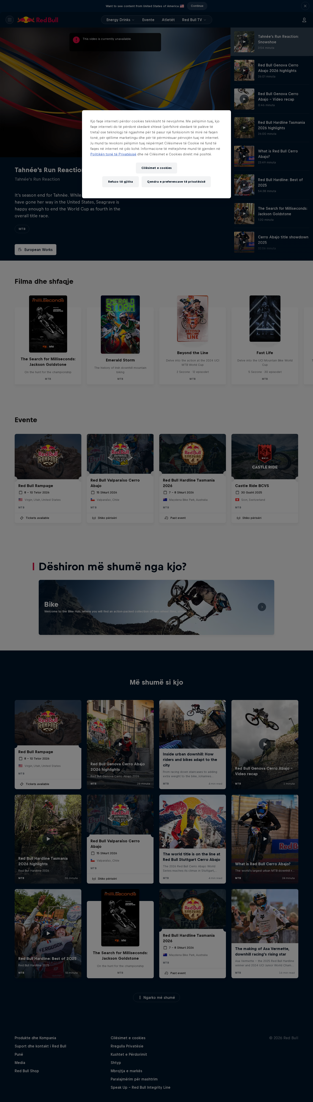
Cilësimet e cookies (156, 168)
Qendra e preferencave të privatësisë (176, 181)
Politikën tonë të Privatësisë (113, 154)
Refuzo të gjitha (120, 181)
